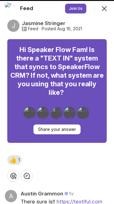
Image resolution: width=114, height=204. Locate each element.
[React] (13, 176)
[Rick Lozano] (43, 113)
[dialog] (57, 102)
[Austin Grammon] (29, 113)
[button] (14, 160)
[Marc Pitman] (83, 113)
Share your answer (57, 129)
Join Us (75, 8)
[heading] (27, 8)
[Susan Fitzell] (70, 113)
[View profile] (11, 8)
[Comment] (27, 176)
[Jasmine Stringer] (56, 113)
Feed (33, 28)
